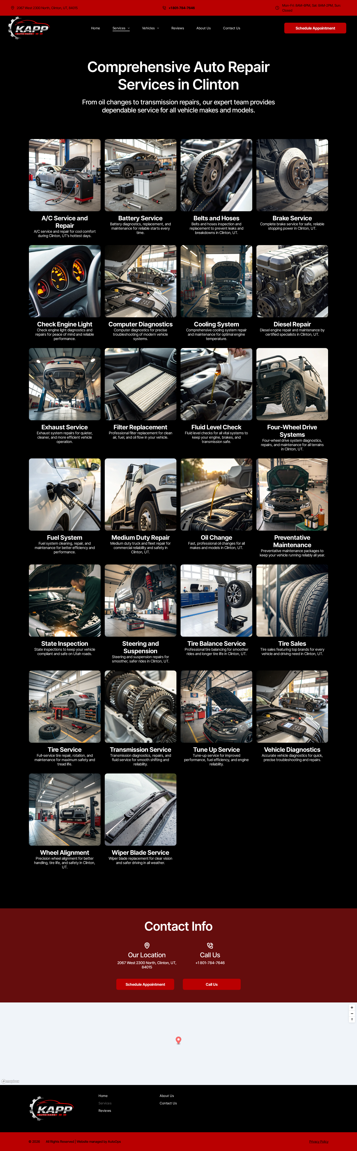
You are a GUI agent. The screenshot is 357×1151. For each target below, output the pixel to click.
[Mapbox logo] (10, 1081)
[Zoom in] (352, 1008)
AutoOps (114, 1141)
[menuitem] (95, 28)
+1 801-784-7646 (210, 963)
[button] (178, 1040)
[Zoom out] (352, 1013)
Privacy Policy (318, 1141)
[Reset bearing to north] (352, 1019)
